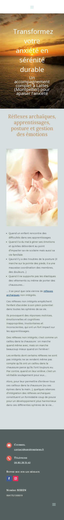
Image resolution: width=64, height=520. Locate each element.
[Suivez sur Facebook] (9, 478)
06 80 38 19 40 (22, 462)
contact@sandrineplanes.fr (29, 449)
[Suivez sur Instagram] (15, 478)
